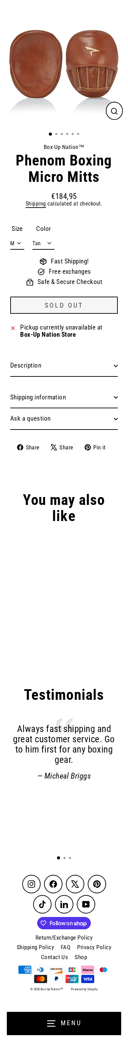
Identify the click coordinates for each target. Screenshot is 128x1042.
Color (43, 229)
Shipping (36, 203)
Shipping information (38, 397)
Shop (81, 957)
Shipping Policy (35, 947)
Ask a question (30, 418)
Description (25, 365)
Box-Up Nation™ (64, 147)
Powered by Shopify (84, 989)
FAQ (65, 947)
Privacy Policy (94, 947)
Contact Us (54, 957)
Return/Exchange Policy (64, 937)
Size (17, 229)
